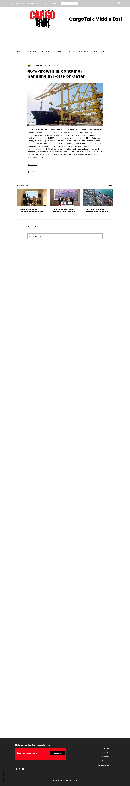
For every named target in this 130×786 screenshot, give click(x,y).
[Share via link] (43, 172)
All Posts (20, 51)
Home (107, 744)
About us (106, 748)
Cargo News (105, 756)
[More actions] (101, 65)
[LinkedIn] (119, 3)
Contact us (105, 761)
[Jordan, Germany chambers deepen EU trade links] (32, 197)
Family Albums (84, 51)
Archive (106, 752)
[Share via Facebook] (28, 172)
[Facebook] (112, 3)
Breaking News (32, 51)
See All (110, 185)
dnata (95, 51)
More (102, 51)
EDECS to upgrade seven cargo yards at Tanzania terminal (96, 210)
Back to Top (3, 776)
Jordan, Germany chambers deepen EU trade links (30, 210)
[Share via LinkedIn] (38, 172)
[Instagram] (115, 3)
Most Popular (45, 51)
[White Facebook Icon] (16, 769)
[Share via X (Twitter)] (33, 172)
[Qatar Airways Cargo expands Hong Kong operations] (65, 197)
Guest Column (70, 51)
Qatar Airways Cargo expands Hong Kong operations (63, 210)
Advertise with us (103, 765)
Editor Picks (58, 51)
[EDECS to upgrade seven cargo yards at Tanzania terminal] (98, 197)
